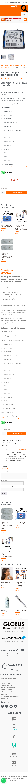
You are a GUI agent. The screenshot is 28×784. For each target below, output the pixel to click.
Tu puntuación (5, 467)
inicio (2, 65)
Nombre (4, 480)
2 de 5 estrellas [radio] (4, 469)
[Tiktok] (6, 706)
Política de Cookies (6, 690)
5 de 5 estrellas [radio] (10, 469)
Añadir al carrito (17, 193)
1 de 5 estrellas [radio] (2, 469)
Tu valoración (5, 472)
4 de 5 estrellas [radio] (8, 469)
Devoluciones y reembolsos (9, 687)
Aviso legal (4, 694)
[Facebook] (11, 706)
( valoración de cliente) (15, 79)
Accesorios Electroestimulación (17, 65)
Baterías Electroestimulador (8, 67)
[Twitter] (15, 706)
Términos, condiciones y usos (10, 696)
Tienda (6, 65)
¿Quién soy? (4, 698)
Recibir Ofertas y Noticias (8, 679)
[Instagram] (2, 706)
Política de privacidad (7, 692)
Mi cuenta (4, 681)
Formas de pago (6, 683)
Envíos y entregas (6, 685)
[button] (24, 8)
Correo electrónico (7, 487)
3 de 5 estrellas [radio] (6, 469)
